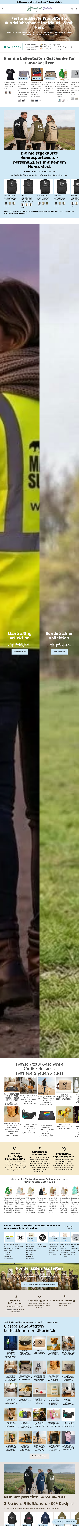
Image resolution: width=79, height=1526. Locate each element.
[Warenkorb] (76, 9)
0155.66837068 (11, 1309)
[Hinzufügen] (33, 1193)
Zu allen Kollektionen (39, 1456)
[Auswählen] (13, 77)
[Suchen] (70, 9)
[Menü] (2, 8)
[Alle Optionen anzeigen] (13, 92)
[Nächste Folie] (72, 86)
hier (41, 1307)
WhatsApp (16, 1311)
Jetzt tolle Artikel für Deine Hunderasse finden (39, 1284)
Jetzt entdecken (20, 652)
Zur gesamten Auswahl (68, 1227)
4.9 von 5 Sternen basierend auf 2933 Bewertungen (32, 47)
